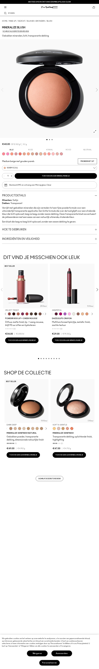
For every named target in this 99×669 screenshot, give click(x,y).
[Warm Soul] (40, 153)
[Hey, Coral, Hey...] (49, 153)
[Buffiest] (31, 314)
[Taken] (40, 314)
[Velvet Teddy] (9, 314)
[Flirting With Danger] (20, 153)
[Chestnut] (35, 314)
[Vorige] (6, 314)
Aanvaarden (62, 653)
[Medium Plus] (15, 428)
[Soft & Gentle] (58, 428)
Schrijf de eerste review (49, 478)
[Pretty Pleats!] (13, 314)
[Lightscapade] (63, 428)
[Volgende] (45, 314)
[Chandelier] (87, 314)
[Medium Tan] (37, 428)
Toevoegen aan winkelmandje (56, 176)
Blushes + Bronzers (36, 21)
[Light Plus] (24, 428)
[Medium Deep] (19, 428)
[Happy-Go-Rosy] (3, 153)
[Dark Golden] (41, 428)
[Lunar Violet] (65, 314)
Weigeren (37, 653)
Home (4, 21)
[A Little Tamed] (27, 314)
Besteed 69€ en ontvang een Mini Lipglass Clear (49, 2)
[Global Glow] (54, 428)
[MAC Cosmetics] (49, 7)
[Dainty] (53, 153)
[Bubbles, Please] (7, 153)
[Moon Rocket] (82, 314)
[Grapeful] (56, 314)
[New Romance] (57, 153)
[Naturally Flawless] (28, 153)
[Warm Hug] (18, 314)
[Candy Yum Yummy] (60, 314)
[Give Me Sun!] (28, 428)
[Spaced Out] (69, 314)
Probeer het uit (87, 161)
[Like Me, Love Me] (11, 153)
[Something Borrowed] (22, 314)
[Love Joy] (32, 153)
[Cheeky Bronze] (67, 428)
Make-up (12, 21)
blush (49, 21)
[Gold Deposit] (71, 428)
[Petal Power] (61, 153)
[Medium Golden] (32, 428)
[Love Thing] (36, 153)
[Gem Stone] (78, 314)
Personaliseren (49, 663)
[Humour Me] (24, 153)
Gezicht (21, 21)
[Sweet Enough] (44, 153)
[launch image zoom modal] (95, 131)
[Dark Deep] (11, 428)
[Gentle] (16, 153)
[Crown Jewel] (73, 314)
